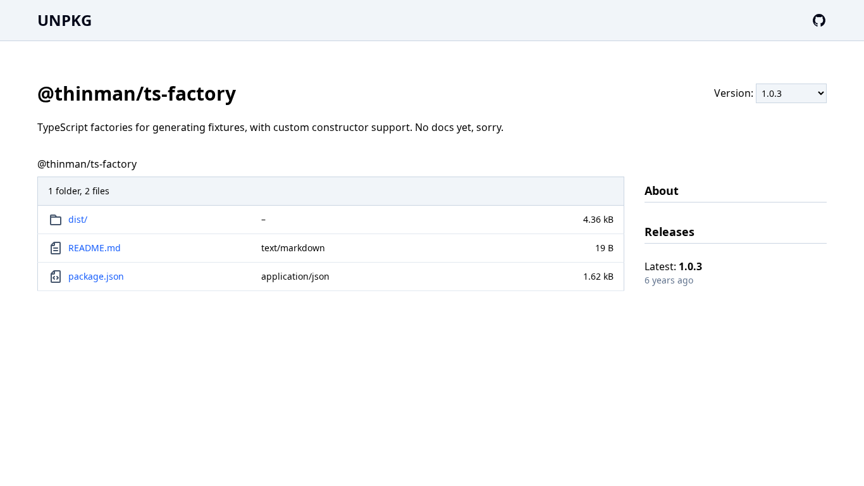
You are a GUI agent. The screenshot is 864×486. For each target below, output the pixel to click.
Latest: (673, 266)
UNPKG (64, 19)
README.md (94, 248)
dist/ (77, 219)
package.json (96, 276)
